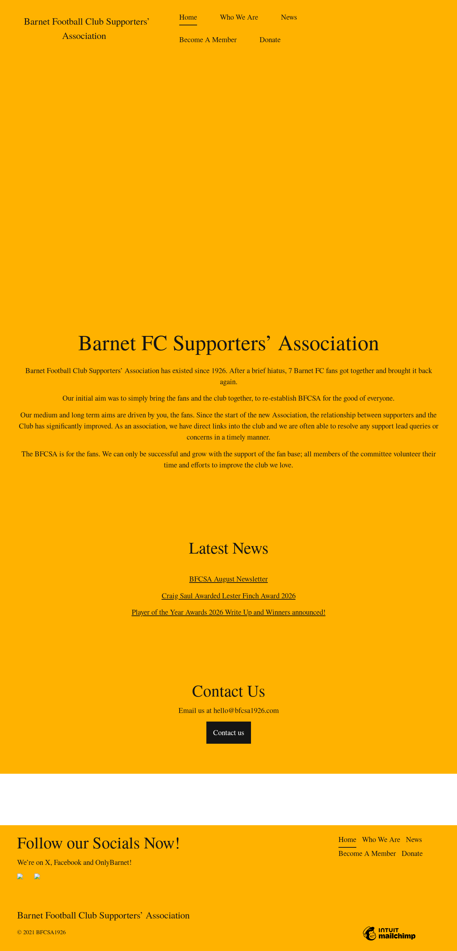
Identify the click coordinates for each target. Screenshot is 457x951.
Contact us (228, 732)
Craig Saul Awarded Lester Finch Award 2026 (229, 595)
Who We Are (239, 17)
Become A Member (208, 39)
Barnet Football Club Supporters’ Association (106, 914)
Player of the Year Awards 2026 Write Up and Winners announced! (229, 612)
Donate (270, 39)
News (289, 17)
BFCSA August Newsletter (228, 579)
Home (188, 17)
